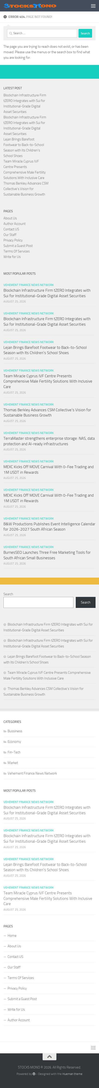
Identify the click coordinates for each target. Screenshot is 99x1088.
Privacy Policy (13, 240)
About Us (10, 218)
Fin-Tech (14, 752)
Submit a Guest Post (18, 246)
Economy (14, 742)
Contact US (11, 229)
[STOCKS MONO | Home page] (38, 5)
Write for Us (12, 257)
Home (12, 936)
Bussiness (15, 731)
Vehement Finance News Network (28, 285)
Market (13, 763)
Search (8, 594)
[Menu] (93, 5)
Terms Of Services (16, 251)
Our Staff (9, 235)
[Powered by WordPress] (33, 1073)
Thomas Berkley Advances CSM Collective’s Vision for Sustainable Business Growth (26, 188)
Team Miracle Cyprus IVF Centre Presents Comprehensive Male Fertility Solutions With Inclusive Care (47, 381)
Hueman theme (72, 1074)
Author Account (14, 224)
